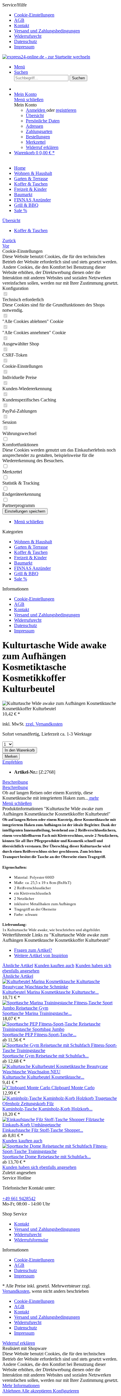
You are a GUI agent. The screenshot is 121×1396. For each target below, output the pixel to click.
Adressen (34, 126)
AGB (19, 20)
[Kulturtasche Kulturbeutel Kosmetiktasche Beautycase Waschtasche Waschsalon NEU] (60, 1071)
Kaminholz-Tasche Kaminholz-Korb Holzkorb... (47, 1108)
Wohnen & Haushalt (33, 541)
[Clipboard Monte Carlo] (26, 1087)
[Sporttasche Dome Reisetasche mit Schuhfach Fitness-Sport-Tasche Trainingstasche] (60, 1151)
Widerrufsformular (31, 1239)
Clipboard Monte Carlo (73, 1087)
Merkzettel (36, 142)
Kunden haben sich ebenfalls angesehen (39, 1167)
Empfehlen (12, 762)
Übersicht (35, 115)
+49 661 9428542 (19, 1198)
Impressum (24, 46)
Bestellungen (38, 136)
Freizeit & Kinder (30, 557)
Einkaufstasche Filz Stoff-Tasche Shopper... (42, 1130)
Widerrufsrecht (27, 36)
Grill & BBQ (26, 573)
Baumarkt (23, 562)
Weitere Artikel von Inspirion (41, 955)
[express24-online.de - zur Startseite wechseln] (46, 56)
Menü (19, 66)
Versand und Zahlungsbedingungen (47, 30)
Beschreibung (15, 782)
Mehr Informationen (21, 1385)
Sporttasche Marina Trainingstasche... (37, 1013)
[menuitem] (66, 15)
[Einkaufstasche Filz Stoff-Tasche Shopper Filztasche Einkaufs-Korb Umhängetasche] (60, 1124)
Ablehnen (11, 1390)
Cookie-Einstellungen (34, 14)
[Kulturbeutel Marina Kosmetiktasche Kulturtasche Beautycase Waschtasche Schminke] (60, 986)
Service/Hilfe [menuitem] (41, 25)
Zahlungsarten (39, 131)
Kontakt (21, 25)
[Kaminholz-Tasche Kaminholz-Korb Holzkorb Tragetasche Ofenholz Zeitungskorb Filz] (60, 1103)
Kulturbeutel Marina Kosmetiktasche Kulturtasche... (50, 992)
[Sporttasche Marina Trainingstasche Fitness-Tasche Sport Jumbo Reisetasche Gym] (60, 1007)
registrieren (66, 110)
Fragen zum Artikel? (33, 950)
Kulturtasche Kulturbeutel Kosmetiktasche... (43, 1077)
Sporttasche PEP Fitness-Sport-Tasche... (39, 1034)
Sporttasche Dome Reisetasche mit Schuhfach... (46, 1156)
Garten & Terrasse (31, 546)
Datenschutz (25, 41)
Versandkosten (15, 1291)
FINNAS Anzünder (32, 568)
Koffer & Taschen (31, 552)
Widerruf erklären (42, 147)
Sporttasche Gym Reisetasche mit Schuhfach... (45, 1055)
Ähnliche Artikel (17, 965)
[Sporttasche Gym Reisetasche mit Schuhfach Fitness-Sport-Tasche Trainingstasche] (60, 1050)
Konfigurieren (66, 1390)
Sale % (20, 578)
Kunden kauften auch (54, 965)
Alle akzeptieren (37, 1390)
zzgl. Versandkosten (44, 723)
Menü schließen (28, 99)
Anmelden (36, 110)
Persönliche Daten (43, 120)
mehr (93, 797)
